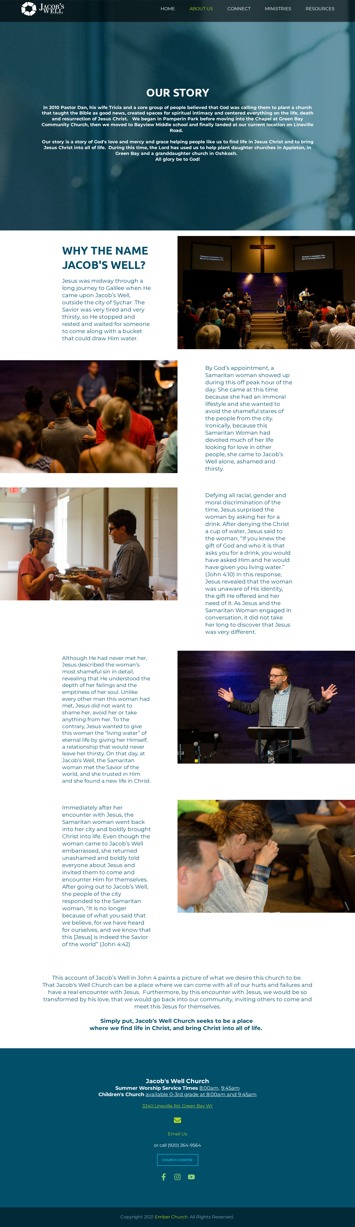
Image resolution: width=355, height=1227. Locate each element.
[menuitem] (168, 9)
